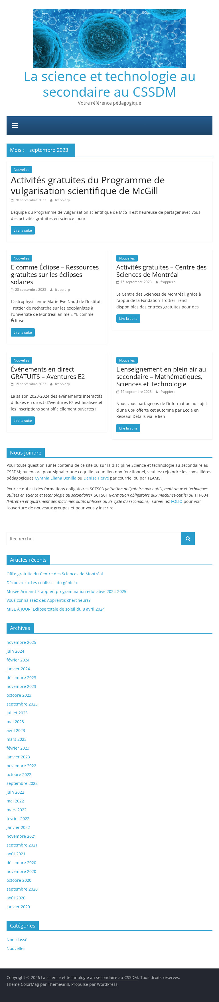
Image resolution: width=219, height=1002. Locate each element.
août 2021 (16, 853)
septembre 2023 (22, 704)
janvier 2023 (18, 757)
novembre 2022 (21, 765)
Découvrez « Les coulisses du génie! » (42, 582)
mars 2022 (17, 809)
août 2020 (16, 898)
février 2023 (18, 748)
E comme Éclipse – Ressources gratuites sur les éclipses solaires (55, 274)
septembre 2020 (22, 889)
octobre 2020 (19, 880)
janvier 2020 (18, 906)
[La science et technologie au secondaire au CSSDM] (109, 3)
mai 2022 (15, 801)
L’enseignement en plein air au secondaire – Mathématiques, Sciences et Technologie (161, 376)
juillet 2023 (17, 712)
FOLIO (176, 501)
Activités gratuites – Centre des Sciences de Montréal (161, 271)
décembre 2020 (21, 862)
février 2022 (18, 818)
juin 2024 (15, 651)
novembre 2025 (21, 642)
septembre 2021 (22, 845)
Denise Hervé (96, 478)
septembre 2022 (22, 783)
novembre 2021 (21, 836)
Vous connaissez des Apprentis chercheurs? (48, 600)
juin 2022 (15, 792)
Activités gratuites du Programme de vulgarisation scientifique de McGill (88, 185)
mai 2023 (15, 721)
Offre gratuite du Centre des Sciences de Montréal (55, 573)
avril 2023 (16, 730)
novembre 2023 (21, 686)
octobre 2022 (19, 774)
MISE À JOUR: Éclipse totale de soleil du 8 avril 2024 (56, 609)
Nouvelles (21, 169)
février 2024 (18, 660)
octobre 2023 (19, 695)
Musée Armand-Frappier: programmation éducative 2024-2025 (66, 591)
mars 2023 (17, 739)
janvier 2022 (18, 827)
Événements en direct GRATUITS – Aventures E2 (48, 373)
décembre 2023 (21, 677)
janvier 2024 (18, 668)
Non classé (17, 939)
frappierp (62, 200)
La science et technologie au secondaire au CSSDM (110, 83)
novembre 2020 (21, 871)
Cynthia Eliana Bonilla (55, 478)
